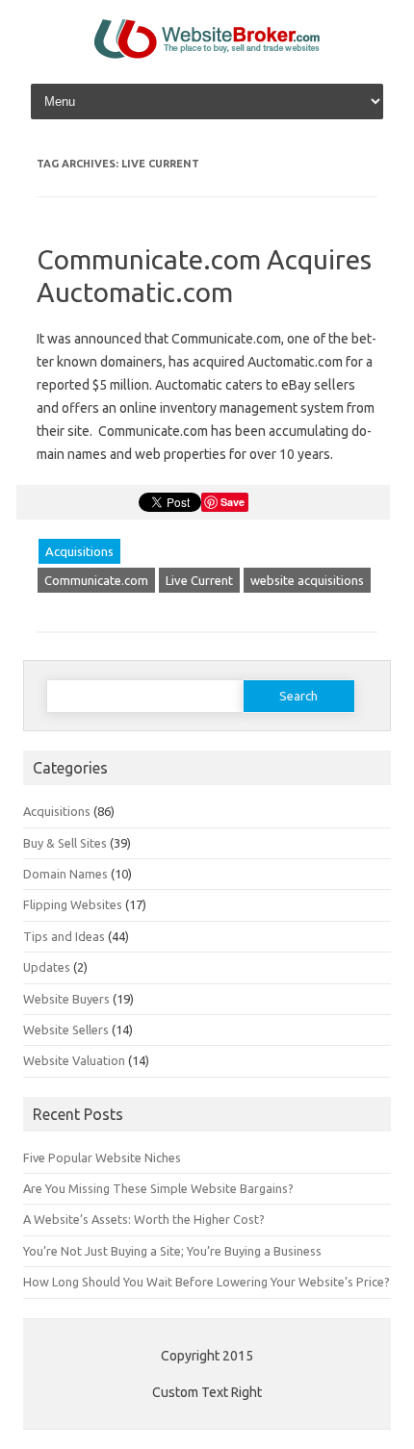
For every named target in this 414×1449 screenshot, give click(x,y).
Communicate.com (96, 580)
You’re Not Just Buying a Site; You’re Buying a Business (172, 1251)
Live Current (199, 580)
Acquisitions (79, 551)
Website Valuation (74, 1060)
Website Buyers (66, 998)
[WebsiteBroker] (207, 54)
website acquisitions (307, 580)
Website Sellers (66, 1029)
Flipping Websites (72, 904)
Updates (46, 967)
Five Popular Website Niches (102, 1157)
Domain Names (65, 873)
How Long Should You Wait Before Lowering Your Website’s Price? (206, 1281)
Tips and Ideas (64, 936)
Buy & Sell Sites (65, 843)
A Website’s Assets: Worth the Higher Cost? (144, 1219)
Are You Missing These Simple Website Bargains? (158, 1188)
